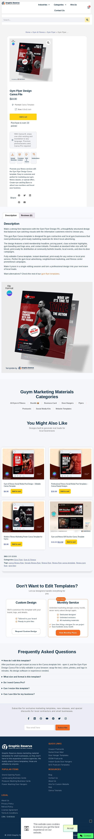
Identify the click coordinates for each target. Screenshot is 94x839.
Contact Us (59, 10)
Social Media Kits (43, 409)
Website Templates (63, 409)
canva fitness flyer (16, 563)
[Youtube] (47, 718)
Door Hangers (68, 403)
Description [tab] (11, 215)
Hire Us (73, 4)
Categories (59, 4)
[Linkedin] (34, 718)
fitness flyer (46, 563)
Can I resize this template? (17, 688)
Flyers (81, 403)
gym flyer (12, 566)
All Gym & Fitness (17, 403)
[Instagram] (65, 718)
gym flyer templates (50, 274)
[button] (48, 42)
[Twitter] (59, 718)
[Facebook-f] (28, 718)
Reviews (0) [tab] (26, 215)
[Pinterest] (53, 718)
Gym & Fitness (39, 32)
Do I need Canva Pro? (14, 682)
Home (28, 32)
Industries (42, 4)
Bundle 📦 (34, 403)
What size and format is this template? (22, 677)
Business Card (50, 403)
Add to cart (23, 117)
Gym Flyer (51, 32)
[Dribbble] (40, 718)
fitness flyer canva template (63, 563)
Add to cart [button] (16, 491)
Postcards (26, 409)
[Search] (87, 19)
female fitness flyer (33, 563)
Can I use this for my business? (19, 694)
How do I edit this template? (17, 661)
